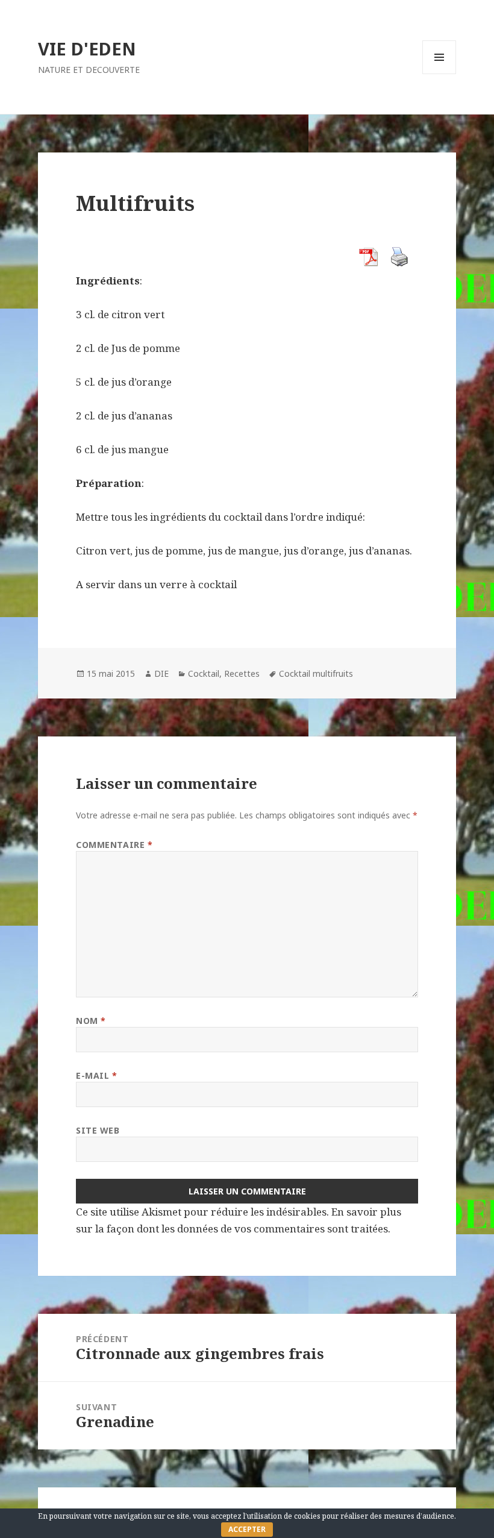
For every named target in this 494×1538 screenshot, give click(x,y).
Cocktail (203, 673)
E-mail (96, 1075)
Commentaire (114, 844)
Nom (91, 1020)
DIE (161, 673)
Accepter (247, 1529)
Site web (97, 1130)
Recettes (242, 673)
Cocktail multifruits (316, 673)
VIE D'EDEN (87, 48)
